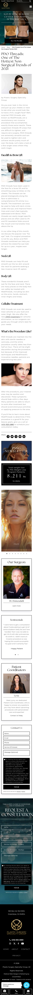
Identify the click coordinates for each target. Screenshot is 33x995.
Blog (8, 47)
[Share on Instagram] (24, 436)
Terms (23, 791)
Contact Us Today (16, 715)
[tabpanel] (16, 521)
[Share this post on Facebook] (8, 436)
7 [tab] (23, 553)
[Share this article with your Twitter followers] (12, 436)
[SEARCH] (30, 1)
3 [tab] (12, 553)
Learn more (16, 606)
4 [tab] (15, 553)
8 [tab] (26, 553)
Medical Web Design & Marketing (15, 974)
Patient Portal (10, 1)
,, (16, 912)
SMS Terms (21, 778)
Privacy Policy (10, 778)
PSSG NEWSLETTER (16, 450)
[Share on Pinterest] (20, 436)
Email (28, 993)
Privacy (19, 791)
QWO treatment (12, 317)
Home (3, 47)
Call (16, 993)
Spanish (3, 1)
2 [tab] (9, 553)
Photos (4, 993)
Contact (25, 949)
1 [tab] (15, 654)
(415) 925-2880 (7, 424)
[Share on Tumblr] (16, 436)
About (15, 949)
